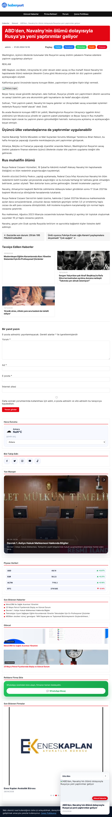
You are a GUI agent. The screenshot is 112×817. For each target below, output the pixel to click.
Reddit (91, 47)
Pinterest (102, 47)
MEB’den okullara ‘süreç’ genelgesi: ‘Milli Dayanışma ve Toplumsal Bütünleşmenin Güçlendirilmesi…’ (47, 616)
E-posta (7, 375)
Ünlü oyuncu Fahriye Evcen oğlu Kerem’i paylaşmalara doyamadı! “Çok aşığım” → (76, 236)
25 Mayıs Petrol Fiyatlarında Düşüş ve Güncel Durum (28, 607)
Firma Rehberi (50, 14)
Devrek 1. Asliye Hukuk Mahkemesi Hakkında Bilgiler (28, 610)
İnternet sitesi (9, 386)
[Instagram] (22, 461)
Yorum (6, 339)
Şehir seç (11, 437)
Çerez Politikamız (48, 813)
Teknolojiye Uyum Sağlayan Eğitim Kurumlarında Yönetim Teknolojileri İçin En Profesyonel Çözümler (48, 613)
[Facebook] (7, 461)
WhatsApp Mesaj (56, 691)
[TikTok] (37, 461)
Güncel (15, 23)
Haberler (5, 23)
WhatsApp (81, 47)
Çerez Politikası (81, 14)
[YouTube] (30, 461)
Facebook (69, 47)
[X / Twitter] (14, 461)
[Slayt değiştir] (51, 795)
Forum (66, 14)
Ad (4, 365)
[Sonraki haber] (103, 479)
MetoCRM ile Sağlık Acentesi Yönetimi (22, 604)
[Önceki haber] (98, 479)
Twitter (58, 47)
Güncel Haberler (31, 14)
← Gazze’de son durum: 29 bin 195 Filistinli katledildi (22, 236)
